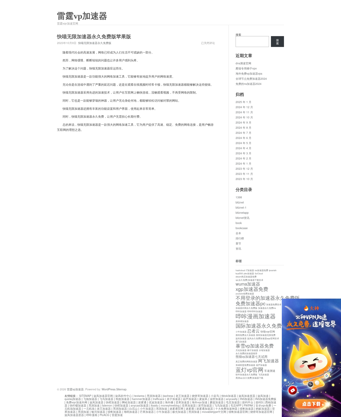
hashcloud (240, 270)
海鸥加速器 (131, 412)
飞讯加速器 (263, 374)
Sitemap (121, 389)
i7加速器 (250, 270)
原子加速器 (174, 399)
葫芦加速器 (261, 365)
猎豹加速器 (247, 408)
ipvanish (272, 270)
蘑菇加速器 (217, 402)
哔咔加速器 (241, 311)
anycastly (232, 399)
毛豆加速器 (233, 402)
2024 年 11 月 (244, 112)
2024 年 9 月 (243, 122)
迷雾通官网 (176, 408)
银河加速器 (98, 412)
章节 (238, 243)
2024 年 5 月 (243, 143)
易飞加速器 (241, 341)
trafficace (158, 399)
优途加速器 (156, 402)
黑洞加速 (94, 405)
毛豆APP (235, 405)
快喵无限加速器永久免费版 (94, 43)
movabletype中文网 (214, 412)
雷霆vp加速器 (82, 16)
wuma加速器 (248, 284)
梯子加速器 (252, 350)
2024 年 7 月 (243, 133)
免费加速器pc (250, 303)
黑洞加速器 (154, 396)
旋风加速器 (241, 338)
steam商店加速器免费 (246, 276)
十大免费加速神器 (226, 408)
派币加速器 (205, 405)
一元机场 (89, 408)
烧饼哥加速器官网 (261, 412)
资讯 (238, 248)
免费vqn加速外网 (76, 402)
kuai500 (239, 273)
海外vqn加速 (199, 402)
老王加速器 (182, 396)
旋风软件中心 (123, 396)
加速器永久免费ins (267, 307)
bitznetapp (242, 213)
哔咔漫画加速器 (256, 316)
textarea (139, 396)
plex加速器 (249, 273)
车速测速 (269, 371)
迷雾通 (142, 402)
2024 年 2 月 (243, 158)
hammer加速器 (141, 399)
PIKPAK (248, 405)
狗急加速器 (122, 399)
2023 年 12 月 (244, 169)
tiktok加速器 (228, 396)
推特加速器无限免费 (265, 335)
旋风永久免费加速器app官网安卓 (263, 338)
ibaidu (154, 405)
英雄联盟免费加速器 (245, 365)
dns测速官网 (243, 63)
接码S (259, 402)
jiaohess (168, 396)
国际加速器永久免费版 (261, 325)
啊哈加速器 (129, 402)
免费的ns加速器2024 (248, 84)
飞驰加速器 (90, 399)
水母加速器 (264, 350)
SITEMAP (85, 396)
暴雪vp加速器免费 (255, 345)
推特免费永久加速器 (245, 335)
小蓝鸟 (215, 396)
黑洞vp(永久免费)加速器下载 (249, 377)
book (239, 223)
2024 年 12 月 (244, 107)
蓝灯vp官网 (249, 369)
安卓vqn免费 (263, 405)
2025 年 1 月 (243, 102)
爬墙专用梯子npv (246, 68)
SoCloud (259, 273)
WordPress (108, 389)
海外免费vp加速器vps (249, 73)
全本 (238, 233)
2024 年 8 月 (243, 127)
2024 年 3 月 (243, 153)
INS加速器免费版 (265, 399)
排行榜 (240, 238)
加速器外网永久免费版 (246, 307)
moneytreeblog (170, 405)
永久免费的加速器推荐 (246, 353)
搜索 (238, 35)
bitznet (240, 202)
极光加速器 (179, 412)
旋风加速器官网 (103, 396)
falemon (107, 405)
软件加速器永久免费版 (246, 374)
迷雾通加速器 (204, 408)
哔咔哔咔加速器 (254, 311)
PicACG (104, 415)
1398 (239, 197)
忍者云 (253, 331)
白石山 (133, 408)
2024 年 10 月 (244, 117)
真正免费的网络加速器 (246, 361)
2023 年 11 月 (244, 174)
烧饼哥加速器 (200, 396)
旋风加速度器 (247, 396)
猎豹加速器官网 (238, 412)
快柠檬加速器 (78, 405)
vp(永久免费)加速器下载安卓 (249, 279)
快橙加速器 (113, 402)
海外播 (169, 402)
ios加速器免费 (261, 270)
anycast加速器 (140, 405)
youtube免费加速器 (245, 293)
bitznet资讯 (242, 218)
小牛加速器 (241, 331)
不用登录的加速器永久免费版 (268, 297)
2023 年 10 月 (244, 179)
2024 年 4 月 (243, 148)
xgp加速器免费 (252, 288)
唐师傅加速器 (242, 321)
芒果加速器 (147, 412)
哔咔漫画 (91, 415)
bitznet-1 (241, 207)
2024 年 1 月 (243, 163)
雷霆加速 (117, 415)
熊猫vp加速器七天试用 (251, 356)
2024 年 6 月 (243, 138)
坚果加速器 (182, 402)
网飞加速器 (268, 360)
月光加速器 (241, 350)
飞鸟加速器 (106, 399)
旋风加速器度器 (74, 415)
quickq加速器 (73, 399)
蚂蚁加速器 (263, 408)
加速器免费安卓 (273, 304)
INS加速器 (246, 399)
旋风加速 (263, 396)
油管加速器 (217, 399)
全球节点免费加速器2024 (251, 79)
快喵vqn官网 (267, 331)
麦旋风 (203, 399)
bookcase (242, 228)
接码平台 (247, 402)
